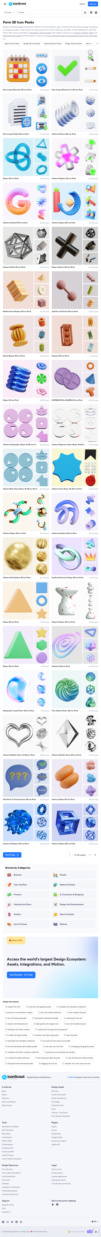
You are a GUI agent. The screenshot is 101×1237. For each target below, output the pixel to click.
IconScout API (7, 1148)
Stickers (63, 924)
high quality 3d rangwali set (47, 1024)
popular (85, 33)
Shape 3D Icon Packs (73, 43)
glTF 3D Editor (7, 1130)
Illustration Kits (57, 1105)
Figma (54, 1126)
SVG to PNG (7, 1141)
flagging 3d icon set (49, 1063)
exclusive (77, 33)
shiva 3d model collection (50, 1012)
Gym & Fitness (20, 924)
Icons (53, 1109)
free (20, 27)
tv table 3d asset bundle (17, 1035)
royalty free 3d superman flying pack (52, 1029)
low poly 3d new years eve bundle (56, 1041)
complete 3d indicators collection (72, 1007)
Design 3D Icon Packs (31, 43)
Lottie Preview (8, 1155)
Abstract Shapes (67, 885)
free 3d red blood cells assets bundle (22, 1046)
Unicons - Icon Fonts (59, 1112)
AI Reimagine (7, 1144)
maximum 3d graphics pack (39, 1007)
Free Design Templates (60, 1116)
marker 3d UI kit (13, 1007)
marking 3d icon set (74, 1018)
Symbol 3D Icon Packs (52, 43)
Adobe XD (55, 1144)
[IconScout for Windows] (57, 1205)
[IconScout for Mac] (52, 1205)
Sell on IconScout (9, 1102)
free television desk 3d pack (48, 1058)
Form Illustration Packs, (75, 36)
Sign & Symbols (67, 914)
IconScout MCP (8, 1152)
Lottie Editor (7, 1137)
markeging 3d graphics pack (82, 1046)
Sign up (93, 4)
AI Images (55, 1102)
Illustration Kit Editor (10, 1126)
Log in (82, 4)
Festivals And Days (22, 904)
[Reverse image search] (85, 12)
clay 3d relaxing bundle (16, 1018)
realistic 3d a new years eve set (77, 1063)
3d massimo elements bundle (46, 1018)
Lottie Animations (58, 1095)
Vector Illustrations (58, 1098)
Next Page (10, 855)
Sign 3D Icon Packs (12, 43)
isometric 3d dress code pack (47, 1035)
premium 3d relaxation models (20, 1012)
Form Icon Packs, (91, 36)
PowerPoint (56, 1134)
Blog (4, 1091)
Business (18, 875)
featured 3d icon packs (12, 36)
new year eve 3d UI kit (54, 1046)
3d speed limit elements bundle (20, 1063)
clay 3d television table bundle (80, 1058)
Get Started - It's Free (21, 975)
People (63, 875)
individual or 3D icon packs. (40, 33)
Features (5, 1098)
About (4, 1095)
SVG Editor (6, 1134)
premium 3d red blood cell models (61, 1052)
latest (91, 33)
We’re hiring (7, 1105)
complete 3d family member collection (23, 1052)
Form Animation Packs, (56, 36)
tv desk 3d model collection (18, 1058)
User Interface (20, 885)
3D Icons (54, 1091)
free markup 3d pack (77, 1012)
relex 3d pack (71, 1035)
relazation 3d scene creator (18, 1029)
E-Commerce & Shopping (72, 895)
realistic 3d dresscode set (17, 1024)
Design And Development (72, 904)
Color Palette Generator (11, 1159)
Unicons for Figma (58, 1141)
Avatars (17, 914)
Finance (17, 895)
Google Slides (57, 1137)
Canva (54, 1130)
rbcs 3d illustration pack (76, 1024)
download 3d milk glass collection (21, 1041)
